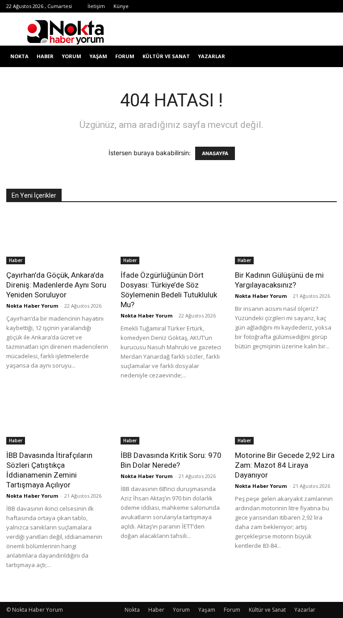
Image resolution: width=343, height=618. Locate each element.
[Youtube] (300, 6)
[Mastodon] (330, 6)
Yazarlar (211, 56)
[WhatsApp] (286, 6)
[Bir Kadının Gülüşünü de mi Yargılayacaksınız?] (286, 239)
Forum (124, 56)
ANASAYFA (215, 153)
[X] (271, 6)
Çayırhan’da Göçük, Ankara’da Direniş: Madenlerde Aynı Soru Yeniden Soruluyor (56, 285)
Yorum (71, 56)
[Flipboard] (227, 6)
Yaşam (98, 56)
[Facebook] (212, 6)
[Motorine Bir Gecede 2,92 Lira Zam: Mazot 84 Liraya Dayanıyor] (286, 419)
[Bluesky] (315, 6)
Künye (121, 6)
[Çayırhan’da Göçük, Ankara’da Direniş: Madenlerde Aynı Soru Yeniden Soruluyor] (57, 239)
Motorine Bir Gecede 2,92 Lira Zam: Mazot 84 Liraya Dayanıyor (285, 465)
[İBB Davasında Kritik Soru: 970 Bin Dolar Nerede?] (171, 419)
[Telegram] (256, 6)
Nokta (19, 56)
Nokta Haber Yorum (32, 305)
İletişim (96, 6)
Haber (45, 56)
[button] (326, 56)
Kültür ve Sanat (166, 56)
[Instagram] (241, 6)
